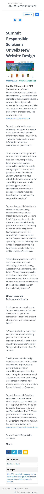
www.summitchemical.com (18, 118)
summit (28, 479)
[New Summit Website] (20, 69)
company (26, 474)
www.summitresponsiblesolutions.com (23, 427)
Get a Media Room (23, 492)
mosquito (22, 476)
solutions (20, 479)
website (10, 481)
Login (36, 492)
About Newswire (22, 488)
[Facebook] (15, 20)
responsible (11, 479)
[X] (20, 20)
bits (8, 474)
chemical (18, 474)
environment (12, 476)
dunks (33, 474)
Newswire (6, 488)
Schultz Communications (22, 6)
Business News (13, 464)
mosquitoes (31, 476)
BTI (12, 474)
